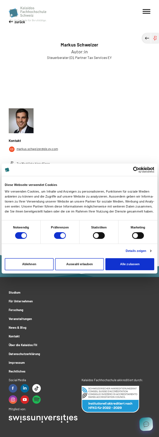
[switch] (60, 235)
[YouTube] (24, 399)
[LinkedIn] (24, 388)
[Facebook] (13, 388)
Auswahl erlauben (79, 264)
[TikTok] (36, 388)
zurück (19, 22)
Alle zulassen (130, 264)
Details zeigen (136, 251)
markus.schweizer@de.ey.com (37, 149)
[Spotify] (36, 399)
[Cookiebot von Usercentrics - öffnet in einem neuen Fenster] (136, 170)
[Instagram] (13, 399)
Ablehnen (29, 264)
